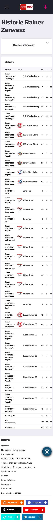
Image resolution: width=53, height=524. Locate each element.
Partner (4, 475)
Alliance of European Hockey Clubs (16, 462)
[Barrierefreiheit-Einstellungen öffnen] (47, 451)
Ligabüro (5, 445)
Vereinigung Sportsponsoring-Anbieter (18, 467)
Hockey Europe (8, 454)
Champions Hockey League (13, 450)
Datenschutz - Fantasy (11, 492)
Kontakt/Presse (8, 480)
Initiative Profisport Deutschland (15, 458)
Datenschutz (6, 488)
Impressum (6, 484)
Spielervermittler (9, 471)
